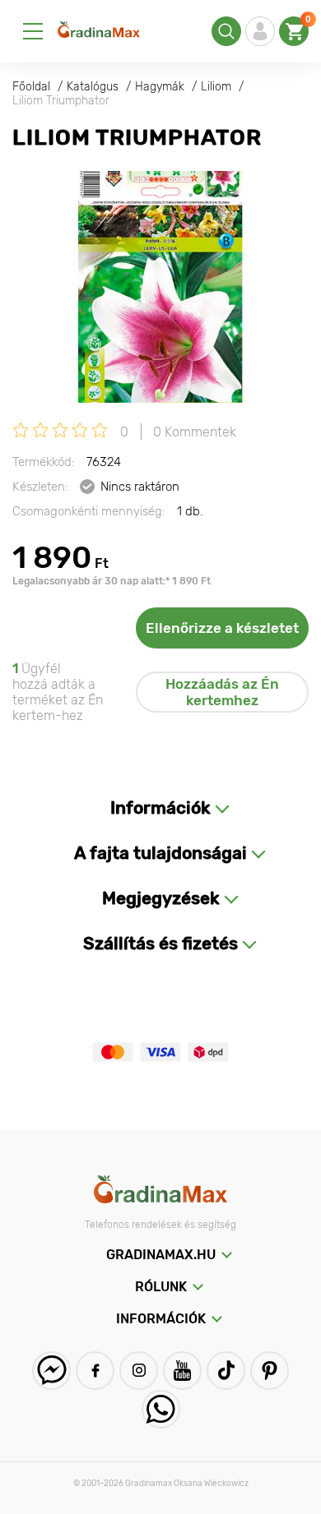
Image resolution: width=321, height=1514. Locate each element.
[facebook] (95, 1370)
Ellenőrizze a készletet (222, 628)
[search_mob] (226, 31)
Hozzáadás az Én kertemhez (222, 692)
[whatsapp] (161, 1409)
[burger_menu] (33, 31)
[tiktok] (226, 1370)
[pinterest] (269, 1370)
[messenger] (51, 1370)
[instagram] (138, 1370)
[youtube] (182, 1370)
